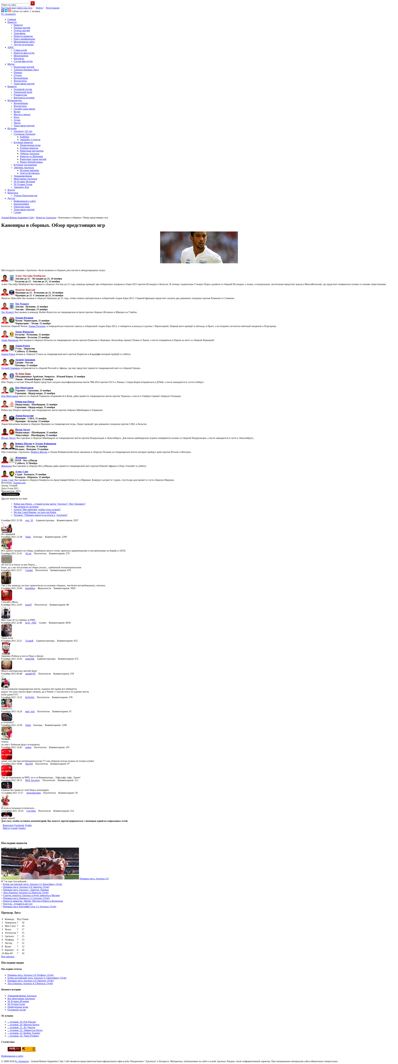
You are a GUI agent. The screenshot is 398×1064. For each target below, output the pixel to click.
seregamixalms (33, 793)
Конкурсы (12, 192)
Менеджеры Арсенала (25, 178)
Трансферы (19, 33)
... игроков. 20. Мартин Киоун (23, 1024)
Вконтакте (8, 825)
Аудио (17, 120)
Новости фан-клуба (24, 53)
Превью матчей (22, 27)
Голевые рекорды (29, 148)
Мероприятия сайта (24, 41)
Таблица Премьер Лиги (26, 69)
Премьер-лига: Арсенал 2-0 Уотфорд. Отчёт (30, 975)
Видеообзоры (21, 78)
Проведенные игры (30, 145)
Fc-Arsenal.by (22, 1061)
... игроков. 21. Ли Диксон (21, 1027)
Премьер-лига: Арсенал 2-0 (94, 878)
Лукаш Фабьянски (45, 443)
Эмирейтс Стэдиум (30, 139)
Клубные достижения (25, 164)
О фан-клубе (20, 50)
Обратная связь (22, 206)
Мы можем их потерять (26, 506)
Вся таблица (7, 956)
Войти (39, 8)
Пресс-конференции (24, 39)
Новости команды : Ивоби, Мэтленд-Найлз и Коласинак (33, 901)
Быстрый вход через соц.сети (16, 8)
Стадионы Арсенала (24, 134)
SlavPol (29, 763)
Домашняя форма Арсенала (22, 995)
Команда (12, 86)
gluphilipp (30, 588)
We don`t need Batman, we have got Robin (35, 512)
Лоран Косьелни (24, 415)
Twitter (28, 825)
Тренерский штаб (23, 92)
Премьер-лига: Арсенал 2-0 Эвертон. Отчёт (26, 887)
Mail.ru (6, 828)
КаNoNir (29, 697)
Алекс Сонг (21, 471)
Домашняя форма (23, 176)
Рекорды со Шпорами (31, 156)
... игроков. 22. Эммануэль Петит (25, 1030)
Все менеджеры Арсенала (21, 998)
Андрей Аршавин (25, 359)
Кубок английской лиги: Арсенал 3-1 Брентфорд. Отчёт (32, 884)
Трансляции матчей (24, 83)
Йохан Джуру (22, 429)
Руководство (20, 95)
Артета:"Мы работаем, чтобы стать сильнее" (37, 509)
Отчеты (18, 75)
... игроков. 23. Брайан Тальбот (23, 1033)
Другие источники (24, 44)
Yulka (28, 536)
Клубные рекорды (23, 142)
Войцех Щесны (23, 443)
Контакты (19, 58)
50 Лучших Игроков (24, 181)
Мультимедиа (14, 100)
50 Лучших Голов (23, 184)
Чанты (17, 122)
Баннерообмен (21, 204)
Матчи (10, 64)
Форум (11, 190)
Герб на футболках (30, 173)
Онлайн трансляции (24, 109)
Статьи (17, 212)
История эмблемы (29, 170)
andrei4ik (29, 658)
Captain (29, 570)
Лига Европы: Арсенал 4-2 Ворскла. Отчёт (26, 892)
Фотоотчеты (20, 81)
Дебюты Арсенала (29, 153)
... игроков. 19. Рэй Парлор (21, 1022)
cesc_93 (29, 520)
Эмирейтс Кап (21, 187)
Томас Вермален (24, 331)
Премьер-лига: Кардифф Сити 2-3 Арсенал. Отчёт (29, 906)
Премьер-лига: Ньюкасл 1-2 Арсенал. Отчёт (26, 898)
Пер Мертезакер (24, 387)
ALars (28, 553)
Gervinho (31, 811)
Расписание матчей (24, 67)
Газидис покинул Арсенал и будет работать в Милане (31, 895)
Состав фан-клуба (23, 61)
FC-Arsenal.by (8, 14)
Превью (18, 72)
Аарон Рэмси (22, 345)
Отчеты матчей (22, 30)
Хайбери (24, 136)
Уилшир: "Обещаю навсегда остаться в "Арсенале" (41, 515)
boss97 (28, 604)
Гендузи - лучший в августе (17, 903)
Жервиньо (21, 457)
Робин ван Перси (24, 401)
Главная (11, 19)
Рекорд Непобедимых (31, 162)
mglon (28, 747)
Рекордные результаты (32, 150)
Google (14, 828)
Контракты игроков (24, 97)
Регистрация (52, 8)
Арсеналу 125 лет (23, 131)
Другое (11, 198)
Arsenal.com (19, 482)
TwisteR (29, 640)
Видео (17, 111)
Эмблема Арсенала (24, 167)
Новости (12, 22)
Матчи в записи (22, 114)
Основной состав (23, 89)
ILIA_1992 (30, 622)
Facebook (19, 825)
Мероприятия (21, 55)
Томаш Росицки (24, 317)
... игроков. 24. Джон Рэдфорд (23, 1035)
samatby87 (30, 673)
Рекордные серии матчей (33, 159)
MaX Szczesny (32, 780)
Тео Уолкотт (22, 303)
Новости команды (23, 36)
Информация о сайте (25, 201)
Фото (16, 117)
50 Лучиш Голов (16, 1004)
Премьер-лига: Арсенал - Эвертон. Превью (26, 889)
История (11, 128)
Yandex (22, 828)
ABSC (10, 47)
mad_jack (30, 711)
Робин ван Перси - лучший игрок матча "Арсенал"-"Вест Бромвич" (50, 504)
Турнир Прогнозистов (25, 195)
